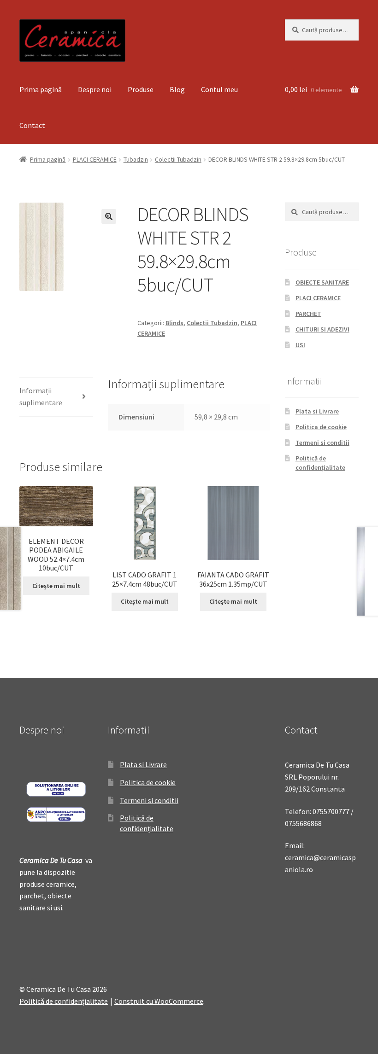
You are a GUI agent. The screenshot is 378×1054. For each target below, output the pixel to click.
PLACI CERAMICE (95, 159)
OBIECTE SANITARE (322, 282)
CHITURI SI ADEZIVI (322, 329)
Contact (32, 125)
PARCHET (308, 313)
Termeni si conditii (322, 442)
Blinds (174, 323)
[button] (108, 216)
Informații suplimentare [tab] (40, 396)
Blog (177, 89)
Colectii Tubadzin (178, 159)
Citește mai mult (56, 586)
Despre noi (95, 89)
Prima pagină (40, 89)
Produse (141, 89)
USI (300, 345)
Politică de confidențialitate (320, 463)
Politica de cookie (321, 427)
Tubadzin (136, 159)
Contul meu (219, 89)
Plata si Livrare (317, 411)
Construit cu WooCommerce (158, 1001)
